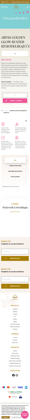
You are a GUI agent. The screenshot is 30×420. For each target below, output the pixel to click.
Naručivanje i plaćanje (15, 361)
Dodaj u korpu (16, 101)
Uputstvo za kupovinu (15, 366)
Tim (15, 316)
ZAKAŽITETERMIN (25, 414)
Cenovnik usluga (15, 324)
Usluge (15, 321)
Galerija (15, 311)
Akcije (15, 319)
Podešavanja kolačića (16, 417)
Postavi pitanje (15, 176)
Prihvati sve (5, 417)
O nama (15, 314)
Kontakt (15, 329)
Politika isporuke (15, 356)
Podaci (15, 351)
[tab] (15, 160)
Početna (15, 309)
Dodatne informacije (15, 165)
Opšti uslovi (15, 342)
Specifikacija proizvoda (15, 171)
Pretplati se (15, 258)
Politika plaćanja (15, 358)
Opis (15, 160)
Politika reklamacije (15, 363)
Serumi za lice (14, 110)
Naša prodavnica (15, 326)
